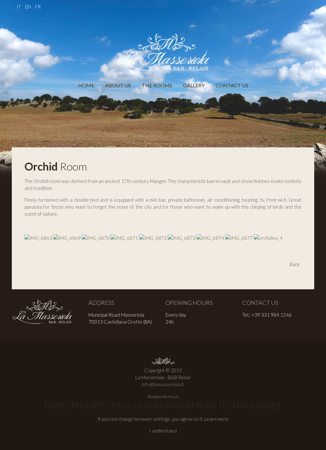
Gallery (194, 85)
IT (19, 7)
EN (28, 7)
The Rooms (157, 85)
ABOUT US (118, 85)
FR (38, 7)
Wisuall (173, 396)
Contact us (232, 85)
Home (86, 85)
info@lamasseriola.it (163, 384)
